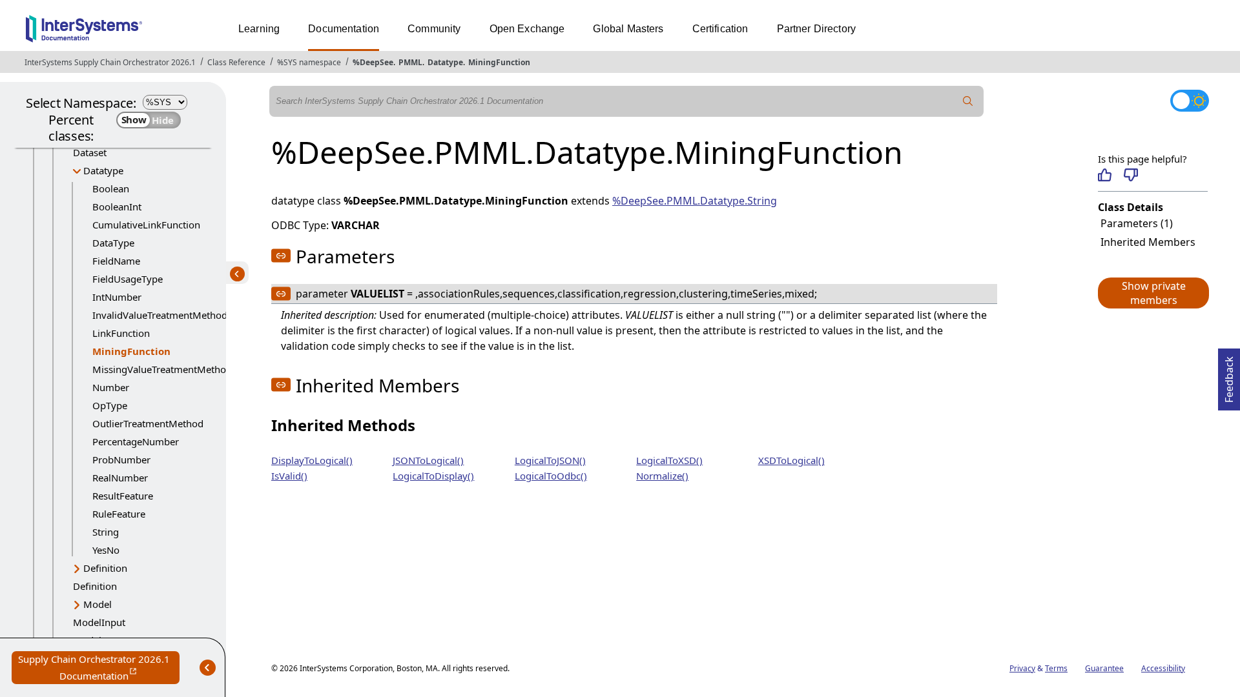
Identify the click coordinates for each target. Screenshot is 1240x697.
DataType (113, 242)
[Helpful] (1104, 174)
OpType (109, 405)
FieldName (116, 260)
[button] (1153, 293)
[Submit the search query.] (968, 101)
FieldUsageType (127, 278)
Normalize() (662, 475)
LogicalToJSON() (550, 460)
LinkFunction (121, 333)
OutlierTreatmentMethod (147, 423)
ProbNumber (121, 459)
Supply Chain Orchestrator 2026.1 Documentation (99, 668)
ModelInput (99, 622)
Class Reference (236, 62)
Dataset (90, 152)
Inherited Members (1147, 242)
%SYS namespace (309, 62)
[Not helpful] (1130, 174)
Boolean (110, 188)
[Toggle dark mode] (1189, 101)
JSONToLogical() (428, 460)
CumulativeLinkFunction (146, 224)
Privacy (1022, 668)
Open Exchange (527, 28)
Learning (259, 28)
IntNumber (116, 296)
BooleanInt (116, 206)
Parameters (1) (1136, 223)
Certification (720, 28)
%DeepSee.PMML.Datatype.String (694, 201)
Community (434, 28)
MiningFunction (499, 62)
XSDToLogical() (791, 460)
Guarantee (1104, 668)
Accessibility (1163, 668)
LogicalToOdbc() (551, 475)
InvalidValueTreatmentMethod (159, 314)
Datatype (445, 62)
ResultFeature (122, 495)
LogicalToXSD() (669, 460)
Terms (1056, 668)
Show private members (1154, 293)
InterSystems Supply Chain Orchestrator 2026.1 (110, 62)
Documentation (343, 28)
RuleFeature (118, 513)
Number (110, 387)
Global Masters (628, 28)
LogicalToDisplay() (433, 475)
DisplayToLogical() (312, 460)
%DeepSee (373, 62)
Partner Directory (816, 28)
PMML (410, 62)
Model (97, 604)
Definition (105, 567)
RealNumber (120, 477)
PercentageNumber (135, 441)
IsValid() (289, 475)
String (105, 531)
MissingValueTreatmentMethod (162, 369)
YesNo (105, 549)
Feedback (1229, 375)
